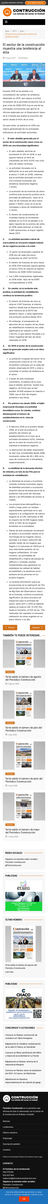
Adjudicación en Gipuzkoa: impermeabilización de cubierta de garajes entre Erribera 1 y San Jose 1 (23, 1081)
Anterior (11, 627)
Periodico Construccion (15, 862)
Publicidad (7, 1138)
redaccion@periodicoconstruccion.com (19, 1178)
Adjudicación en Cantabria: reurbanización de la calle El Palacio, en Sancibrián (23, 1045)
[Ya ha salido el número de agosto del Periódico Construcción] (23, 944)
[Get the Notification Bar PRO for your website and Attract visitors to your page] (3, 3)
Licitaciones (8, 1127)
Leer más (9, 972)
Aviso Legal (38, 1157)
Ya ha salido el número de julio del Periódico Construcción (23, 729)
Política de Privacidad (10, 1157)
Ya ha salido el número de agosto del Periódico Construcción (23, 678)
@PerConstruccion (13, 865)
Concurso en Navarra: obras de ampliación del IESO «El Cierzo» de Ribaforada (23, 1072)
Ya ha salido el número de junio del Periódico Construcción (24, 780)
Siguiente (36, 627)
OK (24, 1199)
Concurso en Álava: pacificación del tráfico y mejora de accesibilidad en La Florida (23, 1054)
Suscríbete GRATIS (35, 3)
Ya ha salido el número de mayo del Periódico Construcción (22, 831)
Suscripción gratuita (11, 1144)
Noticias (6, 1121)
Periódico (24, 58)
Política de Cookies (26, 1157)
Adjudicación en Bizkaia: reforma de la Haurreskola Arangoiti (21, 1063)
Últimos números (10, 1132)
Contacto (6, 1150)
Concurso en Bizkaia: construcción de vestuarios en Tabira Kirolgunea (21, 1036)
